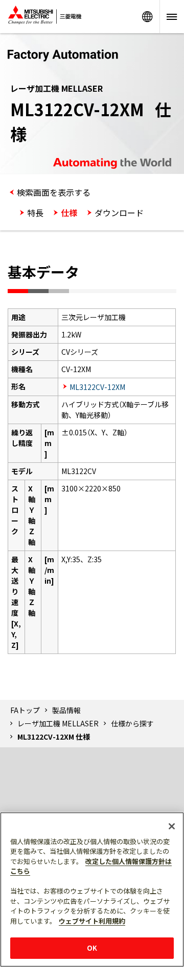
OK (92, 948)
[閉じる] (171, 826)
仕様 (69, 212)
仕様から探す (132, 723)
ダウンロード (119, 212)
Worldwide (147, 16)
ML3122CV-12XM (97, 387)
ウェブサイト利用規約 (92, 921)
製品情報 (66, 710)
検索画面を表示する (53, 192)
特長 (35, 212)
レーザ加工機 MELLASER (58, 723)
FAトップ (25, 710)
